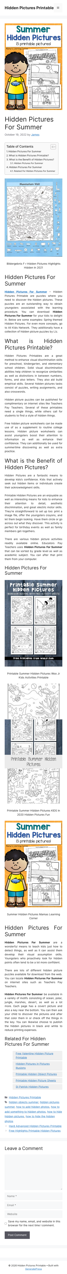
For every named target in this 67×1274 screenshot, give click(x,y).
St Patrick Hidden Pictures (32, 1086)
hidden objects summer (23, 1102)
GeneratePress (33, 1268)
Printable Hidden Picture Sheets (36, 1080)
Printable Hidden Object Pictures (36, 1074)
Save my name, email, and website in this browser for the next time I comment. (34, 1223)
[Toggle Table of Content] (51, 146)
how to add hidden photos (32, 1106)
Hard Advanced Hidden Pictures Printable (35, 1126)
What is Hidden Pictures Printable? (29, 155)
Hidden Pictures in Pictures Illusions (33, 1065)
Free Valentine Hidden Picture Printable (34, 1055)
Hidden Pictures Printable (29, 7)
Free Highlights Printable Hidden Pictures (35, 1130)
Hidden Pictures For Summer (24, 151)
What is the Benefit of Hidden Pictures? (31, 159)
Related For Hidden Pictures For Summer (34, 171)
